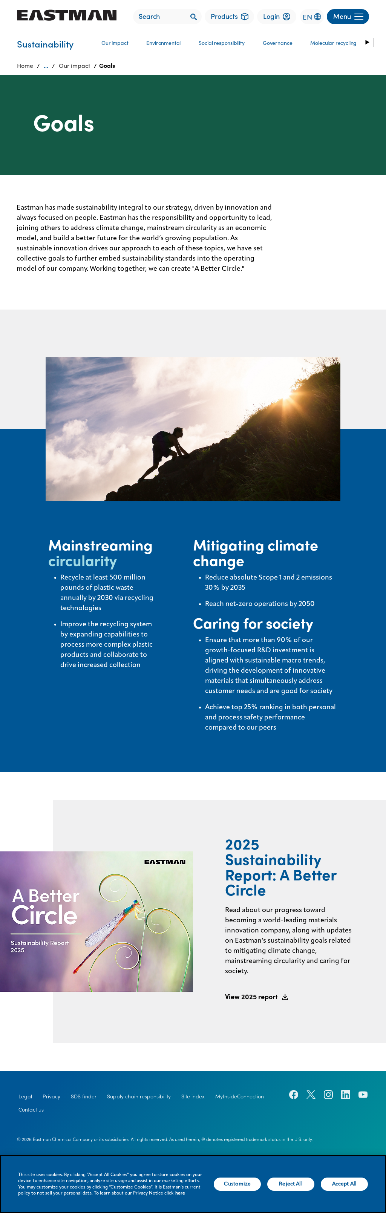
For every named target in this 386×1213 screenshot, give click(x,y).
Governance (277, 43)
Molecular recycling (333, 43)
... (46, 65)
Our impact (114, 43)
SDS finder (83, 1096)
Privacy (51, 1096)
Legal (25, 1096)
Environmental (163, 43)
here (180, 1193)
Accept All (344, 1184)
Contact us (31, 1109)
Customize (237, 1184)
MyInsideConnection (239, 1096)
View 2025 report (251, 996)
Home (25, 65)
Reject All (290, 1184)
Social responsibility (222, 43)
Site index (193, 1096)
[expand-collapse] (366, 42)
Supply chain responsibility (139, 1096)
